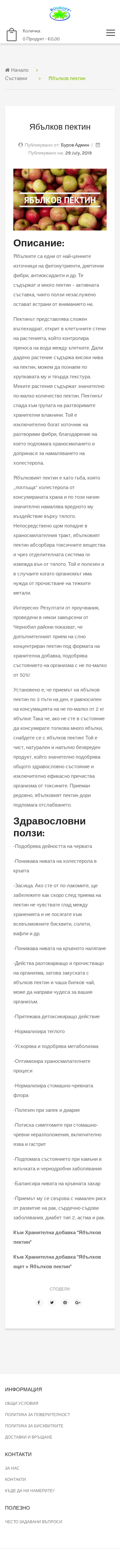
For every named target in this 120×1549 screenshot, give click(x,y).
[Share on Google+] (78, 1302)
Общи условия (21, 1403)
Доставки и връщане (28, 1437)
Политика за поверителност (37, 1414)
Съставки (16, 78)
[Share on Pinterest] (65, 1302)
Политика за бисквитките (34, 1426)
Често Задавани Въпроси (33, 1522)
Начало (19, 70)
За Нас (12, 1468)
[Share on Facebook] (39, 1302)
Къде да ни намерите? (30, 1490)
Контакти (15, 1479)
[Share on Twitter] (52, 1302)
